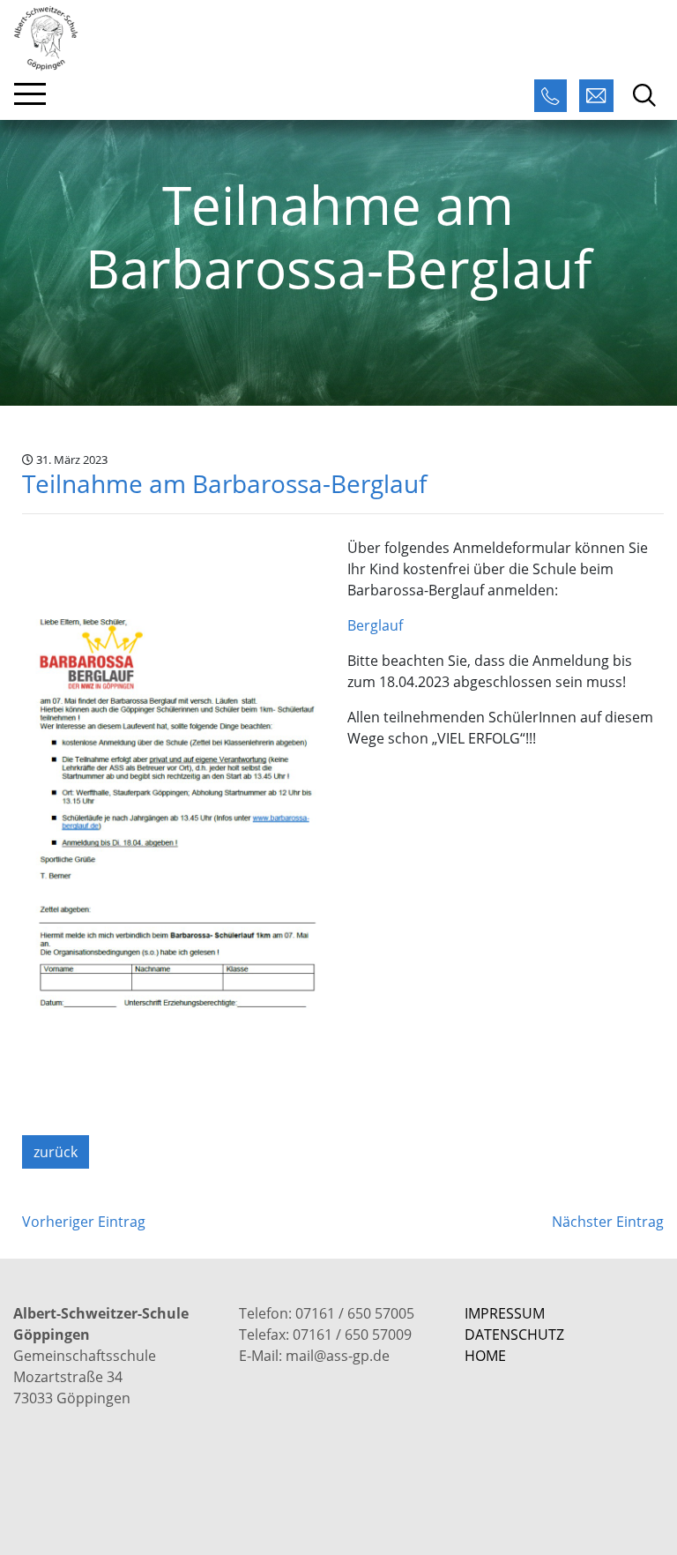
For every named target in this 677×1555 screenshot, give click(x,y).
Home (485, 1355)
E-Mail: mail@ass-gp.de (314, 1355)
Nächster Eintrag (608, 1221)
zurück (55, 1152)
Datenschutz (514, 1334)
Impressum (505, 1313)
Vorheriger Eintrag (83, 1221)
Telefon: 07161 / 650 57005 (326, 1313)
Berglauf (375, 625)
